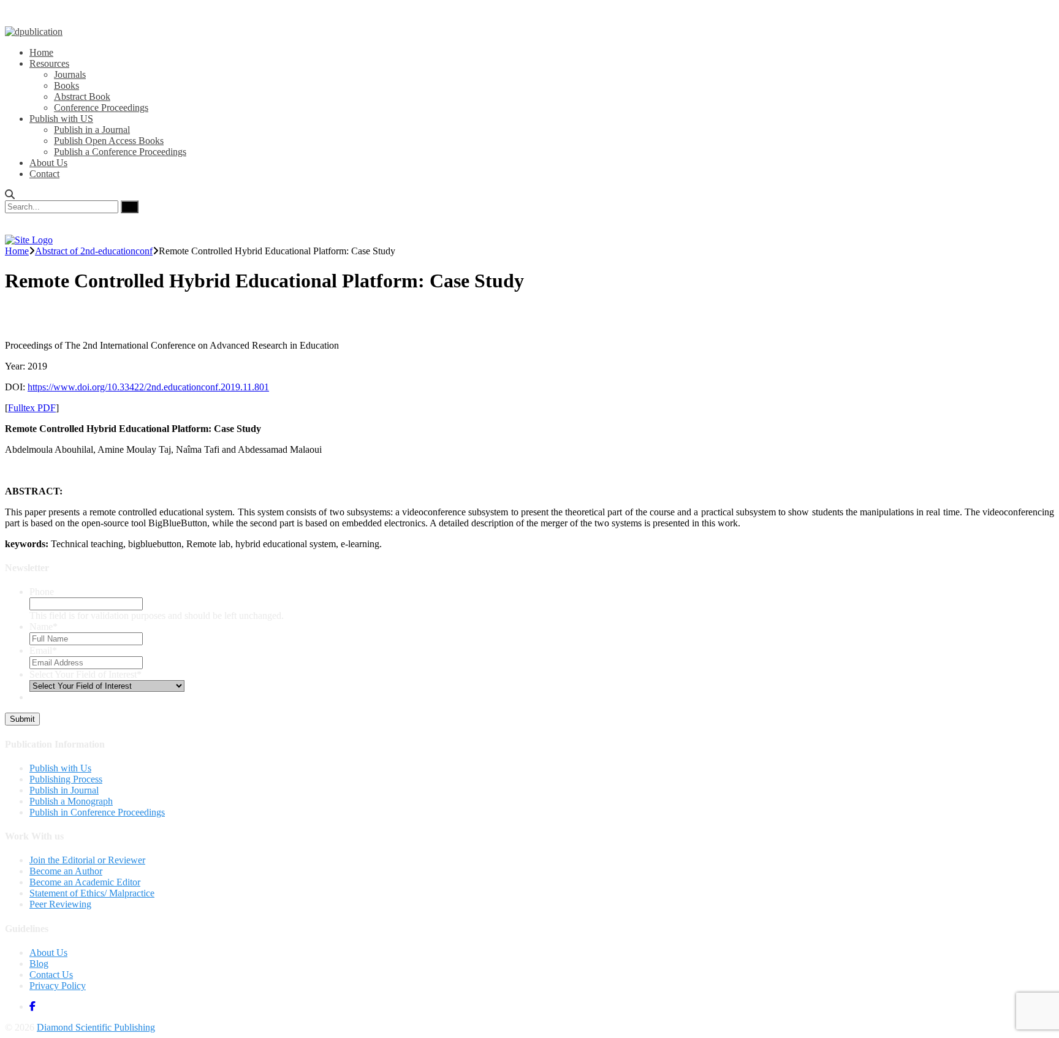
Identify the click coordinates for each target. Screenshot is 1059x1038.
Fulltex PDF (32, 408)
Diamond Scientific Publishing (96, 1027)
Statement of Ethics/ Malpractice (91, 893)
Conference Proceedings (101, 107)
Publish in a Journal (92, 129)
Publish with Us (60, 768)
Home (41, 52)
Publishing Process (65, 779)
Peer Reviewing (60, 904)
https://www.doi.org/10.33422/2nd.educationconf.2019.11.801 (148, 387)
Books (66, 85)
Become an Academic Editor (84, 882)
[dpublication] (34, 31)
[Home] (29, 240)
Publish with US (61, 118)
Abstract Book (82, 96)
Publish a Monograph (71, 801)
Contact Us (51, 974)
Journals (70, 74)
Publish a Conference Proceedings (120, 151)
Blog (38, 963)
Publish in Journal (64, 790)
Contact (44, 174)
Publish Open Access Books (109, 140)
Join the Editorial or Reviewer (87, 860)
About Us (48, 162)
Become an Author (65, 871)
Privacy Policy (57, 985)
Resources (49, 63)
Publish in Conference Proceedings (97, 812)
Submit (22, 719)
